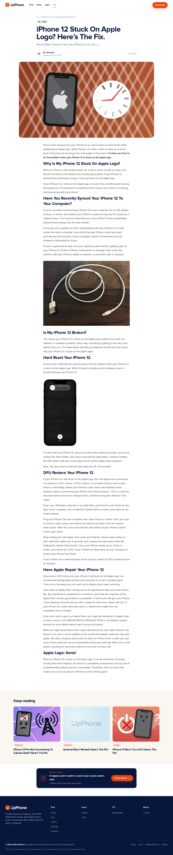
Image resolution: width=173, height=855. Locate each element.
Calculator (55, 831)
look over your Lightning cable (84, 246)
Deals (84, 817)
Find (31, 5)
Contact (146, 813)
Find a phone (120, 778)
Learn (47, 5)
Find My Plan (160, 5)
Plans (39, 5)
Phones (53, 813)
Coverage (54, 827)
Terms (140, 845)
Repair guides (117, 813)
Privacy (133, 845)
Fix (54, 5)
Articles (84, 813)
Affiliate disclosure (152, 845)
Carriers (54, 822)
